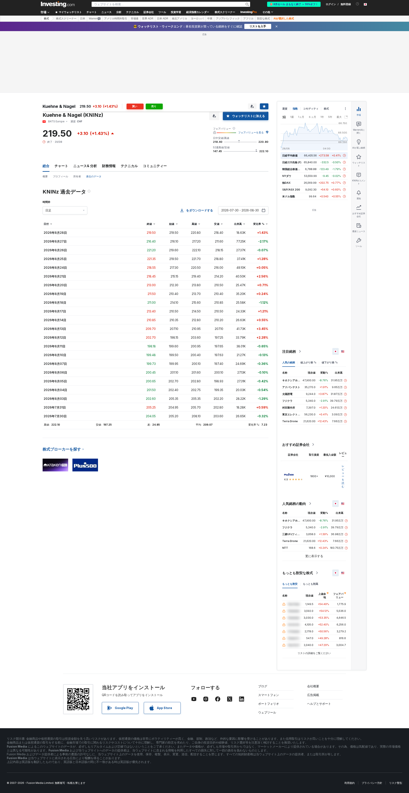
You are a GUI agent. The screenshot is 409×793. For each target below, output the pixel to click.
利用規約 (349, 782)
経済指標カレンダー (197, 12)
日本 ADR (162, 18)
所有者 (77, 176)
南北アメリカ (179, 18)
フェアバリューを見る (251, 132)
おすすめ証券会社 (296, 444)
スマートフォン (268, 695)
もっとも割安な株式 (297, 573)
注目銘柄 (289, 351)
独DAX (286, 182)
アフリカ (248, 18)
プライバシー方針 (372, 782)
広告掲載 (313, 695)
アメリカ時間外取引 (115, 18)
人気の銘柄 (288, 362)
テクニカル (129, 166)
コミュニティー (155, 166)
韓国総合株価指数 (292, 169)
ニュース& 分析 (85, 166)
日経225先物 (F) (291, 162)
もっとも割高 (310, 583)
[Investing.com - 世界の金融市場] (58, 4)
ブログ (262, 686)
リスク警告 (395, 782)
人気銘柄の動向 (294, 503)
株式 (46, 18)
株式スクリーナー (225, 12)
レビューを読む (343, 476)
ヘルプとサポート (319, 703)
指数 (295, 108)
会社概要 (313, 686)
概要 (45, 176)
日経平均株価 (290, 155)
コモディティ (310, 108)
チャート (61, 166)
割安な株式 (263, 18)
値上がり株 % (308, 362)
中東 (209, 18)
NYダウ (286, 176)
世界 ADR (147, 18)
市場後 (134, 18)
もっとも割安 (290, 583)
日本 (82, 18)
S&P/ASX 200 (291, 189)
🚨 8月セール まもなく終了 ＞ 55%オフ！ (294, 4)
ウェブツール (267, 712)
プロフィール (60, 176)
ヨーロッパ (197, 18)
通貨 (284, 108)
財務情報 (109, 166)
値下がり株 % (330, 362)
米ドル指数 (288, 196)
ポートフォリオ (268, 703)
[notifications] (357, 4)
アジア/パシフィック (228, 18)
